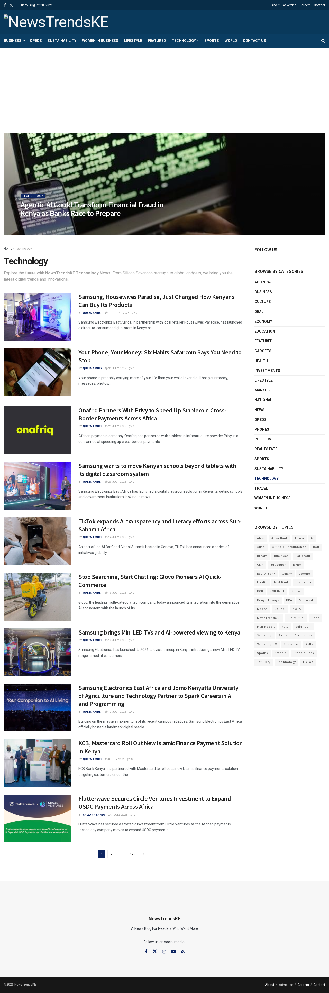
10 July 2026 (116, 711)
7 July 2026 (118, 814)
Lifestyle (133, 41)
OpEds (36, 41)
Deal (258, 312)
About (275, 5)
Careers (305, 5)
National (263, 400)
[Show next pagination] (144, 854)
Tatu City (263, 662)
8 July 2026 (115, 759)
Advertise (289, 5)
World (231, 41)
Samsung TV (267, 644)
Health (261, 361)
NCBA (297, 609)
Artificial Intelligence (289, 547)
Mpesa (262, 609)
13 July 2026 (116, 592)
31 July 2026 (116, 368)
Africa (299, 538)
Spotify (262, 653)
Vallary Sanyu (94, 814)
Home (8, 248)
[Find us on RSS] (183, 952)
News (259, 410)
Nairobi (280, 609)
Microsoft (306, 600)
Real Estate (265, 449)
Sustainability (62, 41)
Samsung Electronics (296, 635)
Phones (261, 429)
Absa (261, 538)
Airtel (261, 547)
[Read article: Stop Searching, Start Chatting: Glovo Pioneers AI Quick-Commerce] (37, 597)
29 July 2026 (116, 426)
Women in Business (100, 41)
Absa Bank (279, 538)
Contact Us (254, 41)
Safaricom (303, 626)
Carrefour (302, 556)
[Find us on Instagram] (164, 952)
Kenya (296, 591)
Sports (211, 41)
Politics (262, 439)
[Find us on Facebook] (5, 5)
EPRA (297, 564)
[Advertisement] (164, 86)
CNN (260, 564)
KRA (289, 600)
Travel (261, 488)
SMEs (309, 644)
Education (264, 331)
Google (304, 573)
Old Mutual (296, 618)
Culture (262, 302)
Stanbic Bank (304, 653)
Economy (263, 321)
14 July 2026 (116, 537)
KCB (260, 591)
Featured (157, 41)
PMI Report (266, 626)
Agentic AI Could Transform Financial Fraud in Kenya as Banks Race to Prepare (92, 209)
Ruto (285, 626)
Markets (263, 390)
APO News (263, 282)
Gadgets (262, 351)
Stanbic (281, 653)
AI (312, 538)
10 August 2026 (61, 223)
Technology (184, 41)
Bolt (316, 547)
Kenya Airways (268, 600)
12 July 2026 (116, 640)
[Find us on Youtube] (173, 952)
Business (12, 41)
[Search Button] (323, 41)
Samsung (264, 635)
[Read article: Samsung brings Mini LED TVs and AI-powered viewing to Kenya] (37, 652)
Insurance (304, 582)
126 (132, 854)
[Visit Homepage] (56, 22)
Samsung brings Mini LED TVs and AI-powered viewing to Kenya (159, 632)
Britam (262, 556)
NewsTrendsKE (269, 618)
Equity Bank (266, 573)
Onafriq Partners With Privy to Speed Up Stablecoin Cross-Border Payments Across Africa (152, 414)
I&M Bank (281, 582)
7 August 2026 (118, 313)
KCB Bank (277, 591)
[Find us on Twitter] (11, 5)
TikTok (308, 662)
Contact (319, 5)
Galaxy (287, 573)
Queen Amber (34, 223)
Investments (267, 371)
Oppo (315, 618)
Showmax (291, 644)
